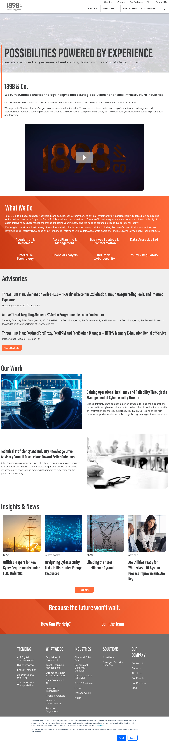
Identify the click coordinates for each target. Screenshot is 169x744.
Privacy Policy (99, 725)
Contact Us (161, 2)
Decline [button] (132, 738)
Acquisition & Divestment (53, 659)
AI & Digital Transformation (25, 659)
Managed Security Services (113, 663)
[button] (84, 157)
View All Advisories (12, 348)
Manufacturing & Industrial (83, 677)
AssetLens (108, 657)
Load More (85, 589)
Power (78, 688)
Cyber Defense (25, 664)
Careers (121, 2)
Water (77, 697)
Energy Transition (26, 669)
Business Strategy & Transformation (55, 674)
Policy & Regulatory (52, 710)
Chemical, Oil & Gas (82, 659)
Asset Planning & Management (55, 666)
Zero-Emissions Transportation (25, 684)
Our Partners (136, 2)
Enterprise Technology (52, 689)
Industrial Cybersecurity (53, 702)
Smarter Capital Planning (25, 676)
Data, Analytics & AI (55, 682)
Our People (138, 678)
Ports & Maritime (83, 683)
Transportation (82, 692)
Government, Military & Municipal (81, 667)
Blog (149, 2)
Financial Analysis (55, 695)
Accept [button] (121, 738)
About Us (108, 2)
